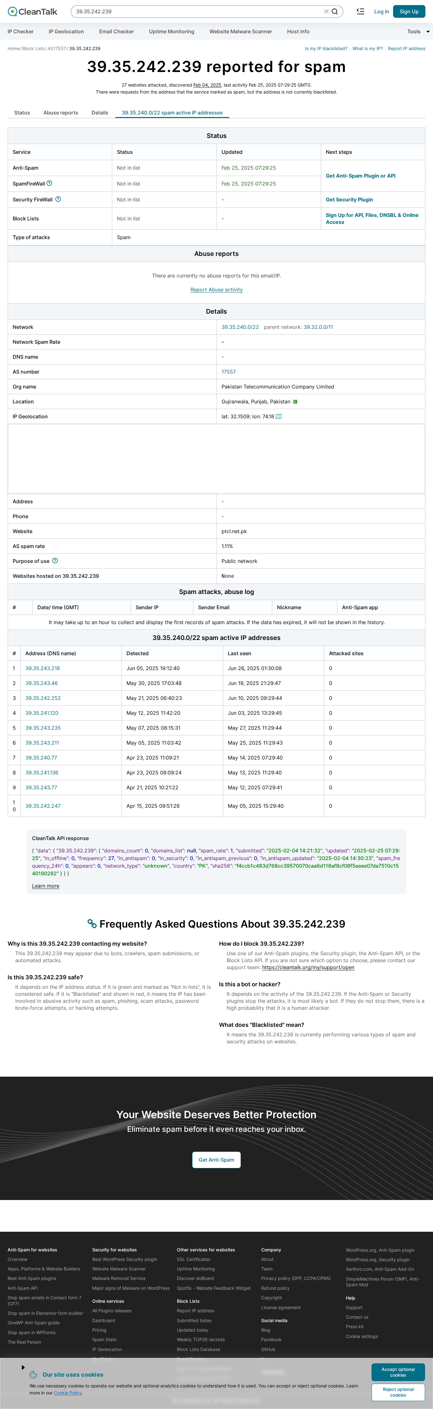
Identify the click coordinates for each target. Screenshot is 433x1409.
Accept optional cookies (398, 1372)
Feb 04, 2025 (207, 85)
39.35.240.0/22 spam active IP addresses (172, 112)
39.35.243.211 (42, 743)
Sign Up (409, 11)
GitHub (268, 1349)
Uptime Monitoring (171, 31)
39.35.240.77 (41, 757)
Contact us (357, 1317)
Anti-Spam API (23, 1288)
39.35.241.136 (41, 772)
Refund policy (275, 1288)
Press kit (355, 1326)
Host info (298, 31)
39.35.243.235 (43, 728)
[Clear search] (326, 11)
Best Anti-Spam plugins (32, 1278)
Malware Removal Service (118, 1278)
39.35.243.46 (41, 683)
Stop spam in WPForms (31, 1332)
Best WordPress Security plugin (124, 1259)
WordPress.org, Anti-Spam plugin (380, 1250)
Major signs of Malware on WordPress (131, 1288)
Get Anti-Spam (216, 1160)
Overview (17, 1259)
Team (267, 1268)
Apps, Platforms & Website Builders (44, 1268)
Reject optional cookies (398, 1392)
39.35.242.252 (43, 698)
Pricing (99, 1330)
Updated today (193, 1330)
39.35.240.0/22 (240, 327)
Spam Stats (104, 1339)
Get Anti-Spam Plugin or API (360, 176)
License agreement (281, 1307)
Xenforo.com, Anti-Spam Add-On (380, 1269)
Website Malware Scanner (241, 31)
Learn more (45, 886)
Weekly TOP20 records (201, 1339)
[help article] (50, 183)
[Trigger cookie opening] (18, 1367)
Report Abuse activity (217, 289)
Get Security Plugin (349, 199)
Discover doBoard (195, 1278)
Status (22, 112)
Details (100, 112)
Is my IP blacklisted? (326, 48)
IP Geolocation (66, 31)
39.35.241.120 (41, 713)
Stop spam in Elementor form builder (45, 1313)
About (267, 1259)
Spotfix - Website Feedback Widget (214, 1288)
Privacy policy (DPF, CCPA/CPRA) (296, 1278)
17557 (229, 372)
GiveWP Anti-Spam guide (34, 1322)
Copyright (271, 1297)
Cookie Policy (68, 1392)
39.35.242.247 (43, 806)
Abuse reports (60, 112)
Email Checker (116, 31)
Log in (381, 11)
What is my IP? (367, 48)
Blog (265, 1330)
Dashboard (103, 1320)
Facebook (271, 1339)
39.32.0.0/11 (318, 327)
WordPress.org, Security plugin (378, 1259)
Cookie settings (362, 1336)
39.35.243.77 (41, 787)
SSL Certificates (193, 1259)
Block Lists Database (198, 1349)
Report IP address (406, 48)
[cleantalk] (32, 11)
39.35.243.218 (42, 668)
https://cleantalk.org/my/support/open (308, 967)
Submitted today (194, 1320)
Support (354, 1307)
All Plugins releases (112, 1310)
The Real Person (24, 1342)
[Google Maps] (279, 416)
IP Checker (21, 31)
